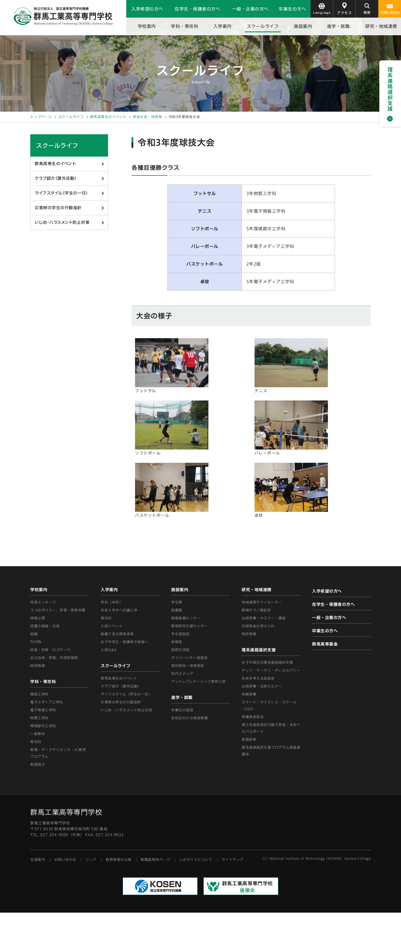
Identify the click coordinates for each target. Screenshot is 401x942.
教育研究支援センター (189, 626)
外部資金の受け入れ (258, 626)
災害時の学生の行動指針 (58, 208)
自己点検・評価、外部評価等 (54, 657)
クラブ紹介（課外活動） (56, 178)
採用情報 (37, 665)
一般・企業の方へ (250, 9)
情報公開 (37, 618)
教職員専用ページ (155, 859)
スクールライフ (263, 26)
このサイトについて (196, 859)
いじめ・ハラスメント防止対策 (62, 222)
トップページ (41, 116)
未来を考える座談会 (258, 678)
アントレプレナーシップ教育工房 (198, 681)
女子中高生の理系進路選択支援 (267, 662)
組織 (34, 634)
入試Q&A (109, 649)
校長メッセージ (43, 602)
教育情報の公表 (119, 859)
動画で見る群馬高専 (117, 634)
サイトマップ (232, 859)
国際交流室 (180, 649)
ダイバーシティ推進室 (189, 657)
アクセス (344, 12)
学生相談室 (180, 634)
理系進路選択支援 (259, 650)
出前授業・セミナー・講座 (264, 618)
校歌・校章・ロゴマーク (50, 649)
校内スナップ (182, 673)
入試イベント (111, 626)
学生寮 (176, 602)
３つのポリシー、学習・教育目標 (57, 610)
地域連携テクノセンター (262, 602)
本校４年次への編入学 (119, 610)
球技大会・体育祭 (147, 116)
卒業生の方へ (292, 9)
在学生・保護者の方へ (197, 9)
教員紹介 (37, 764)
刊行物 (35, 641)
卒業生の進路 (182, 710)
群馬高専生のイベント (108, 116)
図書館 (176, 610)
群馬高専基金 (325, 644)
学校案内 (147, 26)
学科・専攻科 (184, 26)
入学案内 (222, 26)
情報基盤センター (186, 618)
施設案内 (303, 26)
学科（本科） (112, 602)
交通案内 (37, 859)
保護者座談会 (253, 716)
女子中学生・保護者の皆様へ (125, 641)
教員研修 (249, 739)
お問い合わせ (390, 12)
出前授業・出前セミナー (262, 686)
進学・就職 (338, 26)
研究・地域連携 (381, 26)
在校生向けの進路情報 (189, 718)
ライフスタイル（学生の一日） (61, 193)
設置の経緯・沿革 (45, 626)
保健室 (176, 641)
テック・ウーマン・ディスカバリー (271, 670)
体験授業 (249, 694)
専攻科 (106, 618)
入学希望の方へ (147, 9)
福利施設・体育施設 (187, 665)
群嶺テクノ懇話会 (256, 610)
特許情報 (249, 634)
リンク (91, 859)
